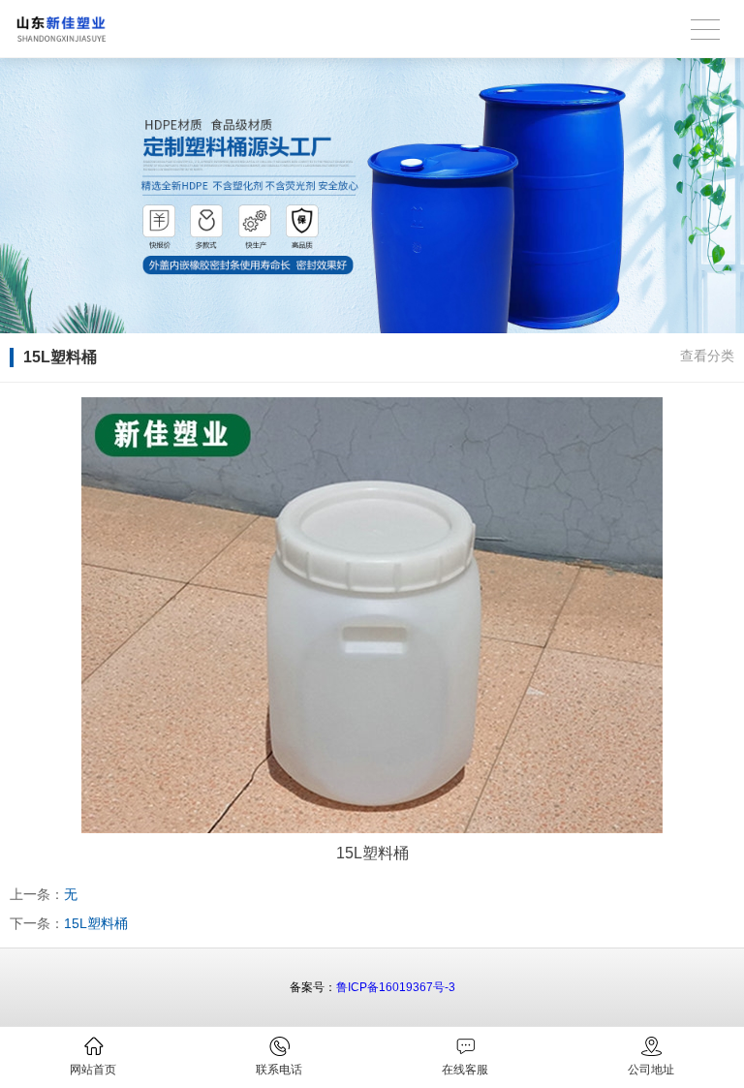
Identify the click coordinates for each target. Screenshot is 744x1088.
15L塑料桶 (96, 923)
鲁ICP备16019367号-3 (395, 987)
